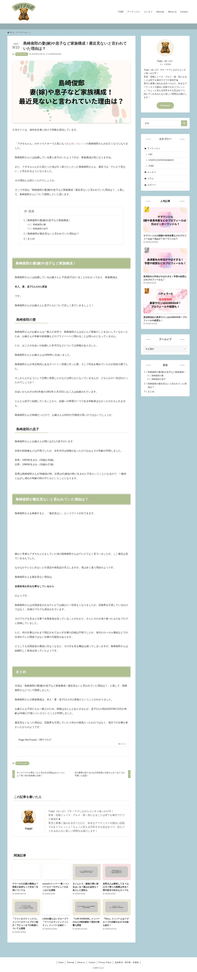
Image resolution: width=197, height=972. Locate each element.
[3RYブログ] (23, 11)
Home (61, 962)
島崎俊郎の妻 (39, 224)
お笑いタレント (77, 143)
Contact (165, 105)
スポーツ (151, 185)
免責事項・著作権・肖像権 (127, 962)
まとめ (31, 238)
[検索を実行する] (184, 123)
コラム (150, 178)
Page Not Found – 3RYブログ (34, 739)
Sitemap (70, 962)
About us (81, 962)
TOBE (151, 166)
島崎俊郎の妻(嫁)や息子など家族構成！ (49, 220)
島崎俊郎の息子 (40, 228)
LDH (150, 154)
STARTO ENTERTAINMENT (161, 160)
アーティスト (22, 54)
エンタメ (151, 172)
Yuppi (28, 828)
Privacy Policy (104, 962)
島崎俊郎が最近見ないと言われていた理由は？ (53, 233)
